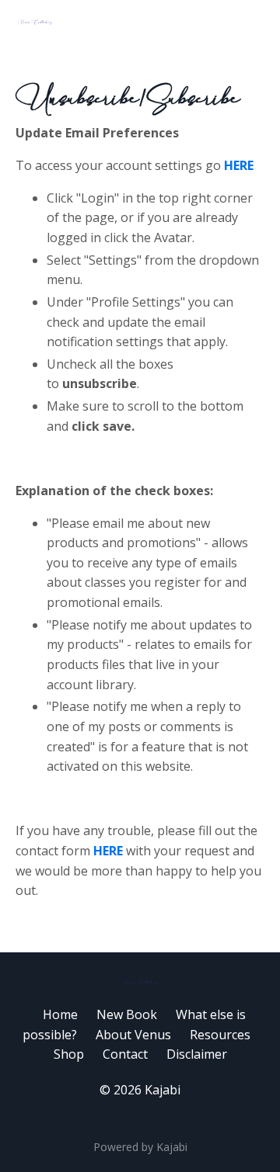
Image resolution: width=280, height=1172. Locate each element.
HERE (240, 165)
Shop (69, 1054)
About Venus (133, 1034)
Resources (220, 1034)
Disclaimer (196, 1054)
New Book (126, 1014)
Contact (125, 1054)
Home (60, 1014)
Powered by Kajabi (140, 1146)
